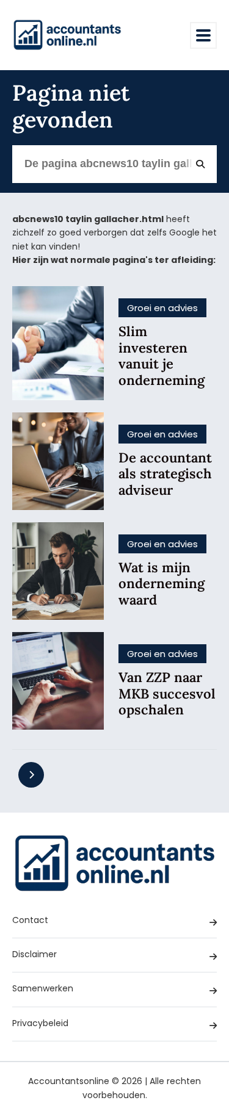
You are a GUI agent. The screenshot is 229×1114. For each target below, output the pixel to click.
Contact (30, 920)
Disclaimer (34, 954)
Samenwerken (42, 988)
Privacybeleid (40, 1023)
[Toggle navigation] (203, 35)
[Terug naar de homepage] (67, 35)
